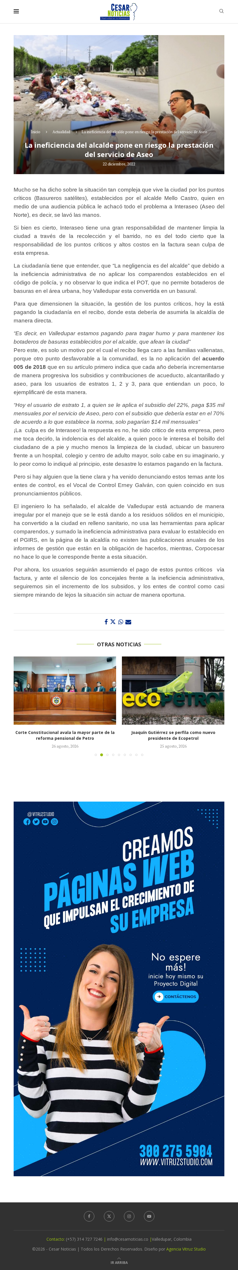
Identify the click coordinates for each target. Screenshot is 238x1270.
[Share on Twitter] (113, 622)
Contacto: (56, 1239)
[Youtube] (149, 1216)
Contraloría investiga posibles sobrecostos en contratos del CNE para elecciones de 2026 (173, 735)
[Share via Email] (128, 622)
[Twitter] (109, 1216)
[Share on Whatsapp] (120, 622)
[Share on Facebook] (106, 622)
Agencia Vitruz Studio (186, 1249)
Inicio (35, 131)
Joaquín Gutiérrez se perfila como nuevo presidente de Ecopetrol (65, 735)
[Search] (221, 12)
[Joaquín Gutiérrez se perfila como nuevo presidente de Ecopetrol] (65, 690)
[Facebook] (89, 1216)
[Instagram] (129, 1216)
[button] (21, 706)
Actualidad (61, 131)
